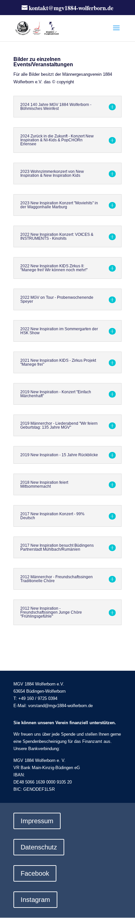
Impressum (37, 821)
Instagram (35, 899)
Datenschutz (39, 847)
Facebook (35, 873)
